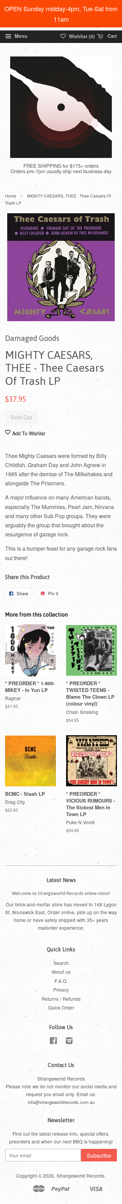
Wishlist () (81, 36)
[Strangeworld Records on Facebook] (53, 1041)
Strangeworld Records (80, 1175)
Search (61, 962)
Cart (111, 35)
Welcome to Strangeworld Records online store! (61, 893)
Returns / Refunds (61, 998)
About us (61, 971)
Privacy (61, 989)
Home (10, 196)
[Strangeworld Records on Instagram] (69, 1041)
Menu (20, 35)
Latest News (61, 880)
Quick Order (61, 1007)
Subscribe (99, 1155)
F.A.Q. (61, 980)
